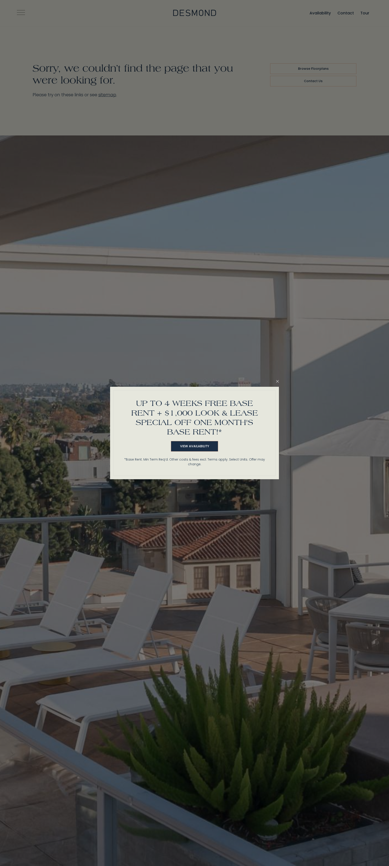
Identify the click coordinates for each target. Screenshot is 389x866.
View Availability (194, 446)
